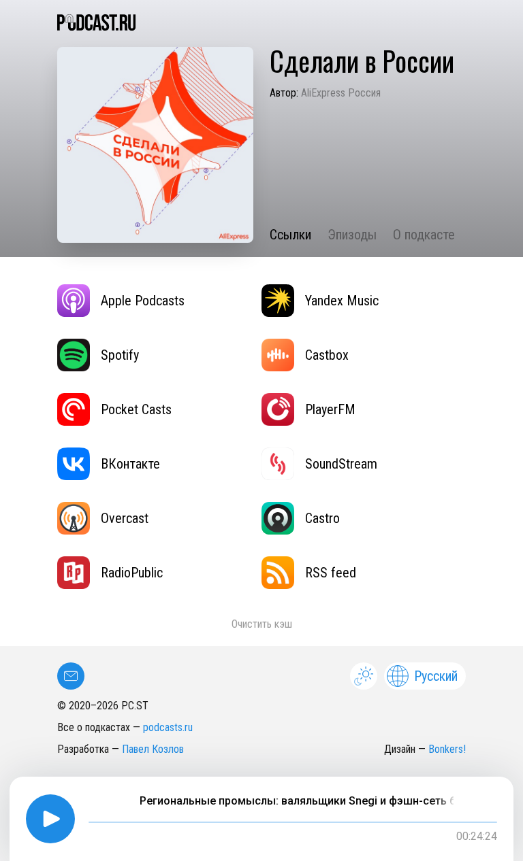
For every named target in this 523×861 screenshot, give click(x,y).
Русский (436, 676)
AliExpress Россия (341, 92)
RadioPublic (132, 572)
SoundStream (341, 464)
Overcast (124, 518)
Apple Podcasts (143, 300)
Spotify (120, 355)
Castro (322, 518)
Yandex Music (342, 300)
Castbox (327, 355)
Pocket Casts (136, 409)
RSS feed (330, 572)
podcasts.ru (168, 727)
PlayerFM (330, 409)
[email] (70, 676)
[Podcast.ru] (261, 22)
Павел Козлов (153, 749)
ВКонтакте (130, 464)
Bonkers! (447, 749)
